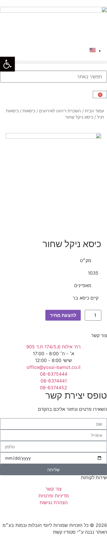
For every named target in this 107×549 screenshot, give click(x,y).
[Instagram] (100, 513)
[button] (53, 62)
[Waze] (68, 513)
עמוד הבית (94, 110)
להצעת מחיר (63, 315)
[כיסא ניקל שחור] (53, 180)
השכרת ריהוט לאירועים (60, 110)
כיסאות (29, 110)
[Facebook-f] (84, 513)
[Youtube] (53, 513)
